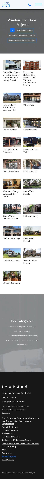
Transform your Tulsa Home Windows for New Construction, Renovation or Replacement (20, 421)
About (4, 450)
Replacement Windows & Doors (16, 440)
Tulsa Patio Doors (10, 430)
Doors (30, 327)
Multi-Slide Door (20, 331)
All (12, 30)
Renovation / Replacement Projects (22, 35)
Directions (6, 413)
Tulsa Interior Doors (11, 437)
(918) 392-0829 (9, 397)
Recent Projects (9, 456)
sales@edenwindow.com (13, 401)
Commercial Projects (24, 30)
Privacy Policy (8, 459)
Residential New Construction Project (22, 40)
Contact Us (7, 453)
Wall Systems (8, 433)
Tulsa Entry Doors (10, 427)
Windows (20, 345)
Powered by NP (30, 473)
